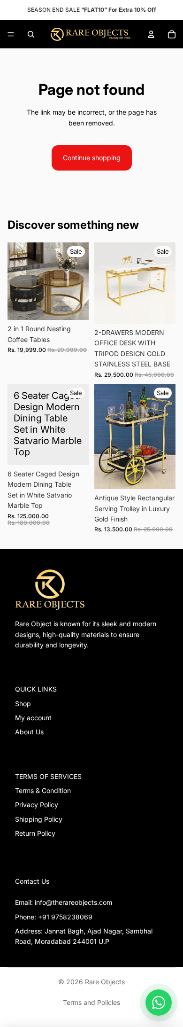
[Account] (151, 34)
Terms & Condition (43, 790)
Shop (23, 704)
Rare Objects (105, 982)
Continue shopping (92, 158)
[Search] (31, 34)
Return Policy (35, 833)
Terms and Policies (91, 1002)
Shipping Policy (38, 819)
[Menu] (11, 34)
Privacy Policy (36, 805)
